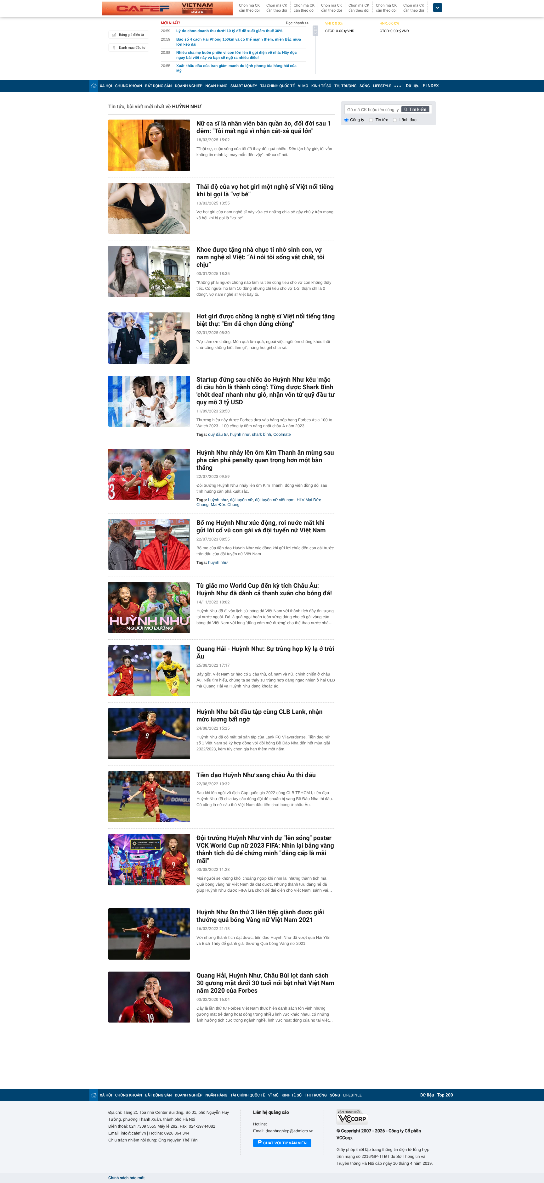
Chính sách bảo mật (126, 1178)
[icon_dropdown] (437, 7)
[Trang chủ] (94, 85)
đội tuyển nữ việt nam (274, 499)
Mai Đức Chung (225, 504)
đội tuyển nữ (241, 499)
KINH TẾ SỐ (321, 86)
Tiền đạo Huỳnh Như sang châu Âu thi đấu (256, 775)
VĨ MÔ (303, 86)
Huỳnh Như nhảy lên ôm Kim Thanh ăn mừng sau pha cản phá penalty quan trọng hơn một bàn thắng (265, 460)
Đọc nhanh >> (297, 23)
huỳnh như (240, 434)
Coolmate (282, 434)
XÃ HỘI (106, 86)
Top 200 (445, 1095)
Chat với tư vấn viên (285, 1143)
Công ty (357, 119)
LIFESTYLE (382, 86)
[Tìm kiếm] (415, 109)
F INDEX (431, 85)
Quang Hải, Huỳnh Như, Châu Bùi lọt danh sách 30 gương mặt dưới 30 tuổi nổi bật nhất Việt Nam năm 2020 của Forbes (265, 983)
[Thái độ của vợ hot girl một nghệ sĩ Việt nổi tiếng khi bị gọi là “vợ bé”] (149, 208)
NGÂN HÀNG (217, 86)
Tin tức (382, 119)
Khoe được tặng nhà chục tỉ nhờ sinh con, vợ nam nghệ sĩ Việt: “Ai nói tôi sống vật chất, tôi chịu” (260, 257)
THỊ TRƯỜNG (345, 86)
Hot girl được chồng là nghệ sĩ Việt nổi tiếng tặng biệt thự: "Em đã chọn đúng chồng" (265, 320)
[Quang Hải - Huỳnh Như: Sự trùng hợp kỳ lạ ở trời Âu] (149, 670)
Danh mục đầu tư (132, 48)
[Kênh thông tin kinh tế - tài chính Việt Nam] (167, 8)
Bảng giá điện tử (131, 35)
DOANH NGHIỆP (188, 86)
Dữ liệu (413, 85)
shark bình (261, 434)
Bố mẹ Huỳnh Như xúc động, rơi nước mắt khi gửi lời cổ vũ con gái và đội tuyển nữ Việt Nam (261, 526)
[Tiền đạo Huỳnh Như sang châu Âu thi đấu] (149, 796)
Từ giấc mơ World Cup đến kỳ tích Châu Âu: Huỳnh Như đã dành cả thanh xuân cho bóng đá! (264, 589)
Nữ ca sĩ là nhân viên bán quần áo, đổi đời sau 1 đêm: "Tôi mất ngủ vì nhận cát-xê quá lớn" (263, 127)
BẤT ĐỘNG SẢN (158, 86)
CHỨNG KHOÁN (128, 86)
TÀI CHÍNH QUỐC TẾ (277, 86)
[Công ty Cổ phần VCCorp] (386, 1116)
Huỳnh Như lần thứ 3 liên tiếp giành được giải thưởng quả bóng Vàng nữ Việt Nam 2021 (260, 915)
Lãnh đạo (408, 119)
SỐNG (365, 86)
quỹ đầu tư (218, 434)
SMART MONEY (243, 86)
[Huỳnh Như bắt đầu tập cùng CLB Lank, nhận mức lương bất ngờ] (149, 733)
